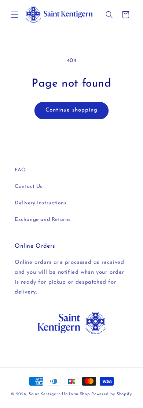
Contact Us (29, 186)
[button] (15, 15)
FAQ (20, 170)
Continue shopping (71, 110)
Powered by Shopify (111, 394)
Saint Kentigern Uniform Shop (59, 394)
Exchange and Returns (43, 219)
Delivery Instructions (41, 203)
